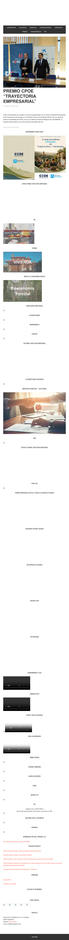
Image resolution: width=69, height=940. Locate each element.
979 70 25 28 (12, 922)
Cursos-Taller (7, 879)
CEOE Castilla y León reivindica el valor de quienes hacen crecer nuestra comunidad (28, 859)
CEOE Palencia (34, 15)
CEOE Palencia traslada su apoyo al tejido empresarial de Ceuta (22, 851)
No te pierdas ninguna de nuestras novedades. (16, 841)
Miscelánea (15, 127)
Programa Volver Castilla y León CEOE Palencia (17, 855)
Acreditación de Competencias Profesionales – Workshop (20, 869)
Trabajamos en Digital (9, 884)
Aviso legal (34, 937)
